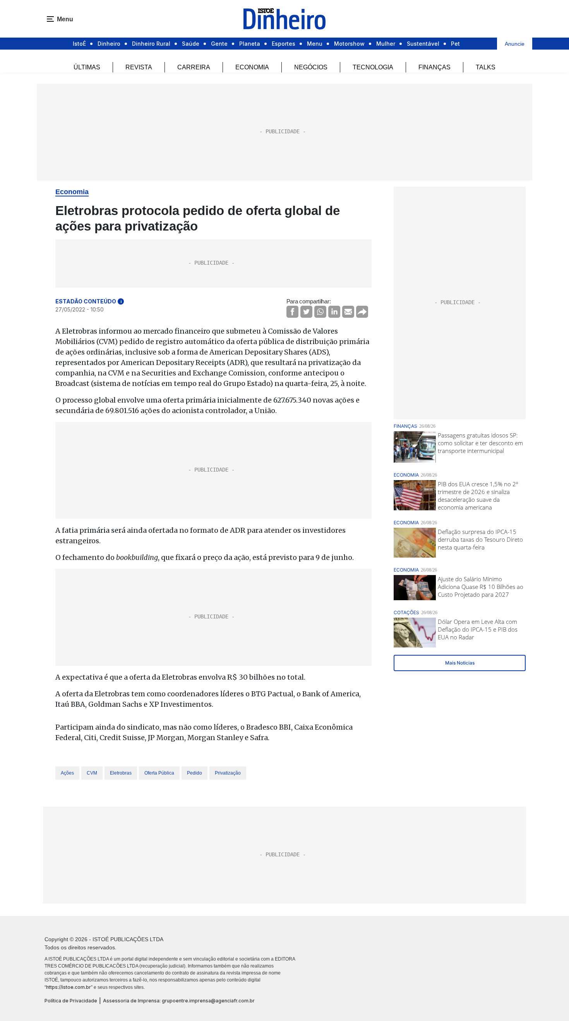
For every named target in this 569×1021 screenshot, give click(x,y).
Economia (252, 67)
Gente (219, 43)
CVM (92, 773)
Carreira (193, 67)
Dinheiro (109, 43)
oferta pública (159, 773)
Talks (485, 67)
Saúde (190, 43)
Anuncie (514, 44)
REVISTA (138, 67)
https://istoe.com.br (68, 987)
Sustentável (423, 43)
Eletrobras (121, 773)
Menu (314, 43)
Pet (455, 43)
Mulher (385, 43)
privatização (228, 773)
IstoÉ (79, 43)
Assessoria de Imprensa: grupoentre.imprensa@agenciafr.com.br (179, 1001)
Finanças (434, 67)
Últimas (87, 67)
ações (67, 773)
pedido (194, 773)
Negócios (310, 67)
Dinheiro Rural (151, 43)
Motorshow (349, 43)
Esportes (283, 43)
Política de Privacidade (71, 1001)
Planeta (249, 43)
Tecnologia (373, 67)
